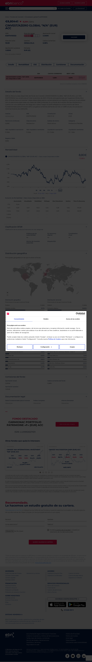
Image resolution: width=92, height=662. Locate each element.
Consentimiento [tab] (19, 319)
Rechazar (20, 347)
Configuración (45, 347)
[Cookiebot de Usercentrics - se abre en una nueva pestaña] (77, 313)
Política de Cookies (54, 339)
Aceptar (72, 347)
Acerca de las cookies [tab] (73, 319)
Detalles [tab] (46, 319)
